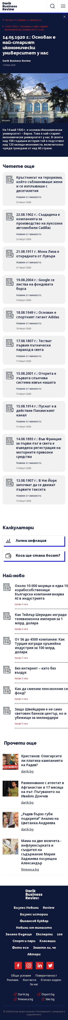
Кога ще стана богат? (37, 555)
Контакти (29, 980)
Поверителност (46, 975)
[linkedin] (39, 965)
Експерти (44, 934)
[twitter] (50, 965)
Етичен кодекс (51, 980)
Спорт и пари (24, 941)
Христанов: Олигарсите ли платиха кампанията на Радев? (42, 760)
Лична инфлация (30, 540)
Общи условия (21, 975)
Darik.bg (23, 994)
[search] (52, 6)
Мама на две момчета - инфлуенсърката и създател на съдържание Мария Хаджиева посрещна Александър (41, 852)
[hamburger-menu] (63, 6)
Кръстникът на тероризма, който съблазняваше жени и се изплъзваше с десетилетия (39, 184)
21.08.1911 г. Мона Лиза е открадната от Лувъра (37, 253)
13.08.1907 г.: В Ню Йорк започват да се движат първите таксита (36, 485)
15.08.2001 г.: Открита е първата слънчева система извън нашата (36, 378)
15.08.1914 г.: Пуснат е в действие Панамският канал (36, 410)
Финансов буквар (34, 921)
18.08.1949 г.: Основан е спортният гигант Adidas (37, 314)
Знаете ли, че (44, 947)
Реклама (12, 980)
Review (48, 907)
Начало (9, 20)
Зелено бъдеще (18, 934)
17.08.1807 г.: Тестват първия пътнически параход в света (34, 345)
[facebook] (18, 965)
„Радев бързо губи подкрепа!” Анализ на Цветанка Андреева (40, 818)
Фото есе (20, 947)
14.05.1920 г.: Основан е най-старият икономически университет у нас (26, 28)
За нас (34, 984)
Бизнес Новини (26, 907)
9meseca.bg (30, 869)
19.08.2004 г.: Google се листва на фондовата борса (35, 284)
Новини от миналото (29, 20)
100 (60, 934)
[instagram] (28, 965)
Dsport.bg (47, 994)
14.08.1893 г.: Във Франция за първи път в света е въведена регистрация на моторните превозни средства (38, 448)
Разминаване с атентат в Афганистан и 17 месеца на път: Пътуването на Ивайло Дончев (42, 789)
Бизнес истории (34, 914)
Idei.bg (50, 999)
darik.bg (27, 771)
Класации (48, 941)
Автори (34, 954)
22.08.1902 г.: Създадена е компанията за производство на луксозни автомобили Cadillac (39, 221)
